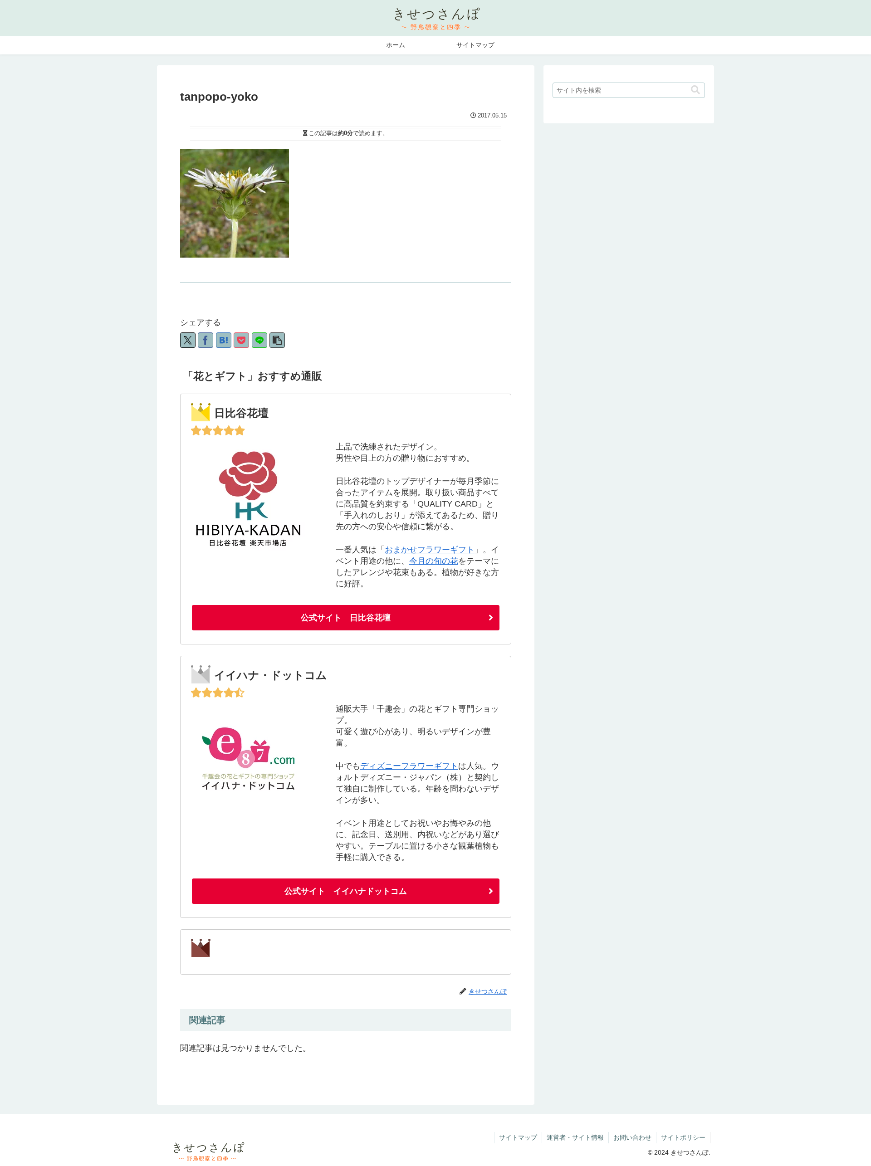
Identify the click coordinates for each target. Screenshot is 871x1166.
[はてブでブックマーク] (223, 340)
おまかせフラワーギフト (430, 549)
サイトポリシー (683, 1137)
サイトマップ (518, 1137)
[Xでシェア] (188, 340)
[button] (277, 340)
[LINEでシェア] (259, 340)
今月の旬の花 (433, 561)
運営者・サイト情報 (575, 1137)
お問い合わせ (632, 1137)
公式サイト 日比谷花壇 (346, 617)
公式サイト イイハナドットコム (345, 891)
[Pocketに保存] (241, 340)
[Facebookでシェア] (205, 340)
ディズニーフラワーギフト (409, 766)
